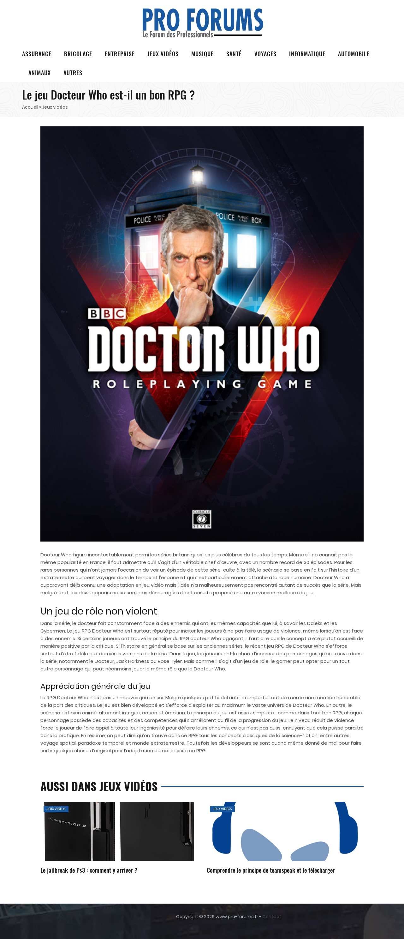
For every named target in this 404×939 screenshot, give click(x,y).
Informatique (307, 54)
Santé (234, 54)
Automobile (354, 54)
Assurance (36, 54)
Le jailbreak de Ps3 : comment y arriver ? (88, 869)
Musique (202, 54)
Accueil (30, 107)
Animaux (39, 73)
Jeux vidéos (163, 54)
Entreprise (120, 54)
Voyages (265, 54)
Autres (72, 73)
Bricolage (78, 54)
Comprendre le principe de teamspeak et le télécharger (271, 869)
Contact (271, 916)
